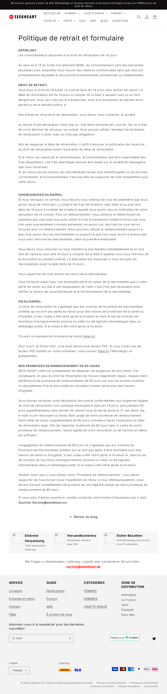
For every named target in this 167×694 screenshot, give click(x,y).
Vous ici (103, 351)
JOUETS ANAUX (95, 606)
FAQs (12, 614)
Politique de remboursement (111, 683)
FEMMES (90, 591)
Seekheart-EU (37, 683)
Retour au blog (86, 517)
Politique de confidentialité (144, 683)
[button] (72, 13)
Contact (15, 606)
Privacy (51, 598)
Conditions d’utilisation (102, 686)
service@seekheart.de (83, 566)
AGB (49, 606)
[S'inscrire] (69, 638)
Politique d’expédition (129, 686)
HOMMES (91, 598)
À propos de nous (59, 614)
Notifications (55, 591)
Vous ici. (89, 336)
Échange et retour (22, 598)
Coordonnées (151, 686)
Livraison (15, 591)
